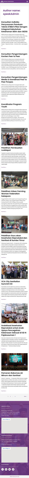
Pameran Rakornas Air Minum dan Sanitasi (12, 374)
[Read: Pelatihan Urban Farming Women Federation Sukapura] (14, 180)
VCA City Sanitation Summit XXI (10, 282)
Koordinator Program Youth (11, 105)
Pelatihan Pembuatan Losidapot (11, 149)
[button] (27, 1)
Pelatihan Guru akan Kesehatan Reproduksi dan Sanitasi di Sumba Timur (14, 238)
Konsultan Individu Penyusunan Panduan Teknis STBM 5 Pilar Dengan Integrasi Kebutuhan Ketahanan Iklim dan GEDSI (14, 27)
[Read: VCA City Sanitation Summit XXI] (14, 270)
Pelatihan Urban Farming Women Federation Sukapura (13, 193)
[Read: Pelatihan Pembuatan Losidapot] (14, 136)
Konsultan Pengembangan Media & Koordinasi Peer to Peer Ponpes (14, 79)
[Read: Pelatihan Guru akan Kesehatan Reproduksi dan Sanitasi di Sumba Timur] (14, 224)
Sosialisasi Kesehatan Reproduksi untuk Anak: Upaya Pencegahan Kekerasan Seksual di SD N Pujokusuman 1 (13, 330)
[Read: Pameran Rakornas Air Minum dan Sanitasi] (14, 361)
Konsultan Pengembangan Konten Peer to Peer (14, 55)
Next (25, 396)
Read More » (3, 48)
